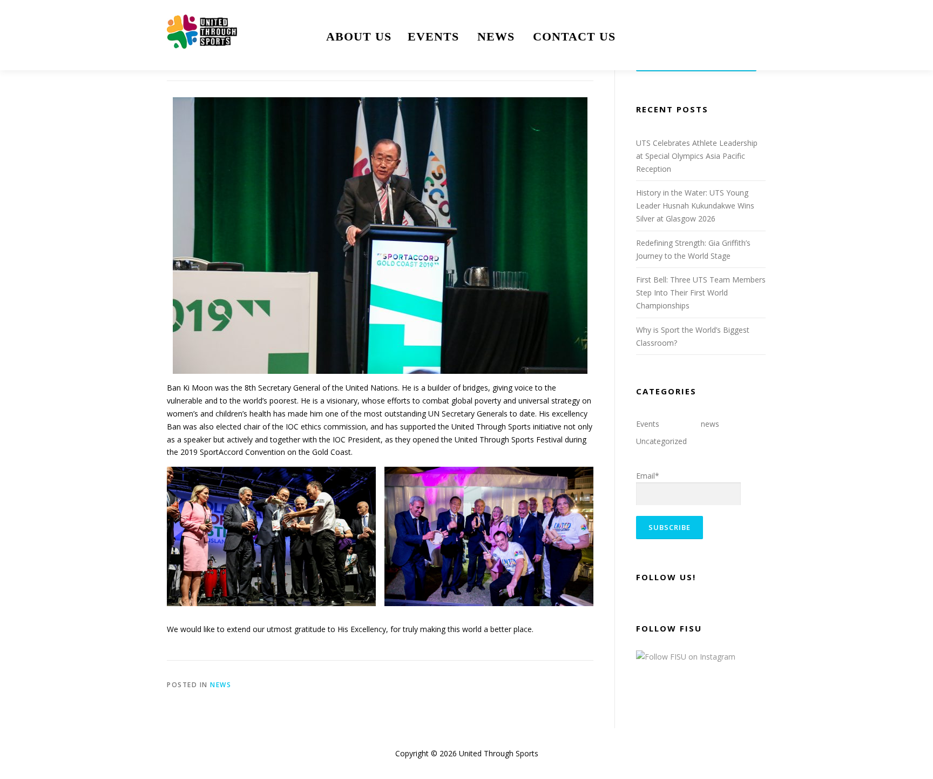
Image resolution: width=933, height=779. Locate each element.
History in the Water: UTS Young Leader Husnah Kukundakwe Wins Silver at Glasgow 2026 (695, 205)
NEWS (496, 36)
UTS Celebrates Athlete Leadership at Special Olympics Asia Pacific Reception (697, 156)
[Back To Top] (887, 728)
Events (433, 36)
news (220, 684)
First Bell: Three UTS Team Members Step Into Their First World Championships (701, 292)
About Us (358, 36)
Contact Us (574, 36)
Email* (647, 476)
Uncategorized (661, 441)
